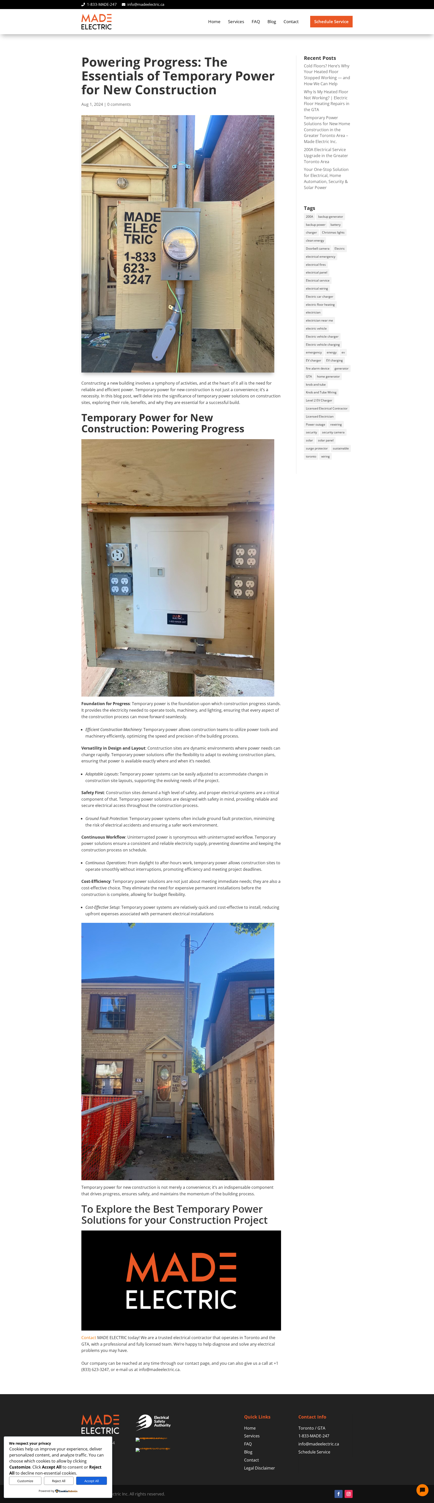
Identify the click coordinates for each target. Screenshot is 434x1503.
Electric (340, 248)
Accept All (91, 1481)
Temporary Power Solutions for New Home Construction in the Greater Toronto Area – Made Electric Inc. (327, 129)
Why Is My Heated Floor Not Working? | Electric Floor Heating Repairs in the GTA (326, 100)
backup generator (330, 216)
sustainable (341, 448)
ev (343, 352)
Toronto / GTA (311, 1428)
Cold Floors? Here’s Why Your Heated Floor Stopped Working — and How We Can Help (327, 74)
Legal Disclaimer (259, 1468)
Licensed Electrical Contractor (327, 408)
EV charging (334, 360)
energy (332, 352)
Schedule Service (331, 21)
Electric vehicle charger (322, 336)
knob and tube (316, 384)
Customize (25, 1481)
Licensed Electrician (320, 416)
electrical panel (316, 272)
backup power (315, 224)
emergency (314, 352)
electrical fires (316, 264)
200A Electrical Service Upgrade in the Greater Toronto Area (326, 155)
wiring (325, 456)
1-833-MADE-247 (102, 4)
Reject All (58, 1481)
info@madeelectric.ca (145, 4)
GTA (309, 376)
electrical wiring (317, 288)
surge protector (317, 448)
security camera (333, 432)
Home (214, 21)
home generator (328, 376)
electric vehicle (316, 328)
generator (342, 368)
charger (311, 232)
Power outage (315, 424)
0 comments (119, 104)
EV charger (313, 360)
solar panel (326, 440)
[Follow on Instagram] (349, 1494)
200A (309, 216)
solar (309, 440)
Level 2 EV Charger (319, 400)
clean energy (315, 240)
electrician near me (319, 320)
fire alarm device (318, 368)
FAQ (256, 21)
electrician (313, 312)
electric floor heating (320, 304)
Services (236, 21)
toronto (311, 456)
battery (336, 224)
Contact (291, 21)
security (311, 432)
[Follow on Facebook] (339, 1494)
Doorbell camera (318, 248)
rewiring (336, 424)
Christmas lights (333, 232)
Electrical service (318, 280)
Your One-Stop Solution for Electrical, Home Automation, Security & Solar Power (326, 178)
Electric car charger (319, 296)
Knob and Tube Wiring (321, 392)
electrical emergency (320, 256)
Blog (271, 21)
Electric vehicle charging (323, 344)
